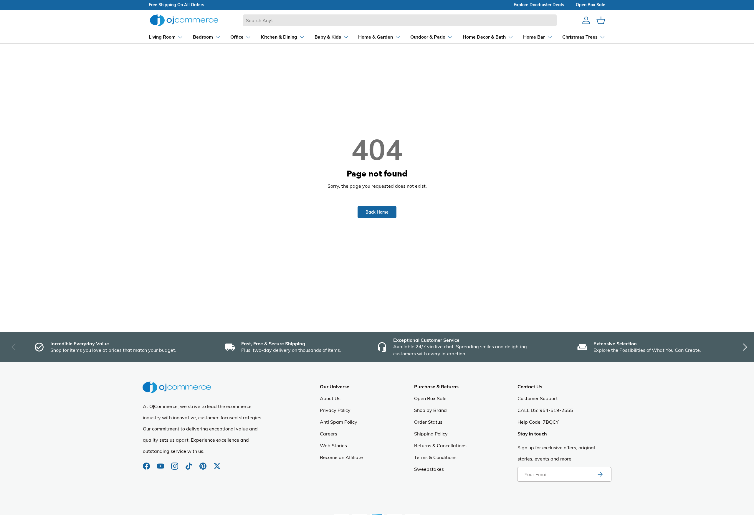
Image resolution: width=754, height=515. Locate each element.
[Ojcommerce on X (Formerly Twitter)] (217, 463)
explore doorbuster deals (539, 4)
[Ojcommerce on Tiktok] (189, 463)
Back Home (377, 212)
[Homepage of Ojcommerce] (184, 20)
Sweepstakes (429, 469)
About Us (330, 398)
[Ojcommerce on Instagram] (175, 463)
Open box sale (590, 4)
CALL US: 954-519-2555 (545, 410)
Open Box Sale (430, 398)
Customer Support (537, 398)
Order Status (428, 422)
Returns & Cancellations (440, 445)
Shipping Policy (431, 434)
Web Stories (333, 445)
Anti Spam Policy (338, 422)
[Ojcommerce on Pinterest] (203, 463)
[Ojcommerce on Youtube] (161, 463)
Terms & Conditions (435, 457)
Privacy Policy (335, 410)
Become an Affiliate (341, 457)
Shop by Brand (430, 410)
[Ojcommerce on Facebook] (147, 463)
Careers (328, 434)
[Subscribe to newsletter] (600, 474)
